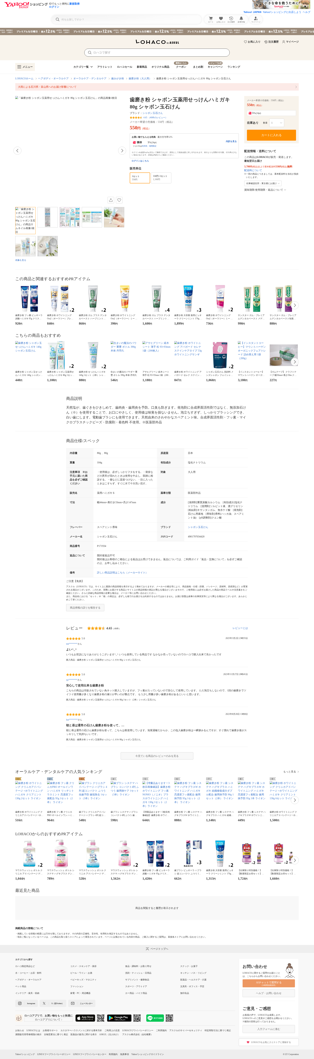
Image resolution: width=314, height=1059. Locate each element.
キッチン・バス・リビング (193, 973)
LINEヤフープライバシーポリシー (54, 1054)
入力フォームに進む (268, 1029)
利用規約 (113, 1054)
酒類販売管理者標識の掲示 (28, 1034)
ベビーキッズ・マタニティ (83, 980)
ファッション (76, 986)
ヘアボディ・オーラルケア (53, 78)
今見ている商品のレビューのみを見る (157, 756)
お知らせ (19, 1030)
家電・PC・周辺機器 (80, 993)
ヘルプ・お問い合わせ (268, 993)
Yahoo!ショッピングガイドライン (147, 1054)
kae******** (72, 719)
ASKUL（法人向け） (109, 1034)
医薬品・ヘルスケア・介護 (193, 980)
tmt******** (72, 644)
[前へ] (17, 151)
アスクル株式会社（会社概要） (137, 1034)
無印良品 (184, 993)
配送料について (253, 170)
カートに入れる (271, 135)
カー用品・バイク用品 (136, 993)
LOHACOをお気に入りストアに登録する (271, 1042)
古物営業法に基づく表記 (56, 1034)
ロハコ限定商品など (25, 966)
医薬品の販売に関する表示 (84, 1034)
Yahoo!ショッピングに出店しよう (282, 12)
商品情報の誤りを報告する (85, 607)
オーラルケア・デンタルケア (89, 78)
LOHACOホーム (24, 78)
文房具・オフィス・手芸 (192, 986)
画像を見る (20, 260)
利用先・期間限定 (149, 146)
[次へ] (122, 151)
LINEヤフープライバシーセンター (89, 1054)
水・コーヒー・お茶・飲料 (28, 973)
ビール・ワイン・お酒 (81, 973)
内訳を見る (231, 141)
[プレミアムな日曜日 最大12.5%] (157, 31)
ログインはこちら (140, 161)
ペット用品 (20, 986)
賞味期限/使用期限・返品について (263, 189)
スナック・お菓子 (189, 966)
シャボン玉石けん (152, 113)
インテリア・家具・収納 (27, 993)
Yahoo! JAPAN (252, 12)
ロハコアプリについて (47, 1019)
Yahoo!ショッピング (25, 1054)
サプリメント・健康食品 (137, 980)
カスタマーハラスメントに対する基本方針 (81, 1030)
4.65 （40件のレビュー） (155, 117)
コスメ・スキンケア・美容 (83, 966)
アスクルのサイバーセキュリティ (185, 1030)
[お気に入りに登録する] (119, 200)
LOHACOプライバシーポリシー (137, 1030)
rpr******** (71, 680)
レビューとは (240, 628)
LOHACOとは (33, 1030)
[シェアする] (111, 200)
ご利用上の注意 (112, 1030)
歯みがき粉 (117, 78)
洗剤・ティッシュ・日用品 (138, 973)
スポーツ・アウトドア (136, 986)
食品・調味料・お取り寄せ (138, 966)
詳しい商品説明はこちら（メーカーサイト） (122, 572)
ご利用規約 (161, 1030)
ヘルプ (306, 12)
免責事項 (124, 1054)
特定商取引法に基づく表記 (218, 1030)
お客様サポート (50, 1030)
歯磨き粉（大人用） (140, 78)
